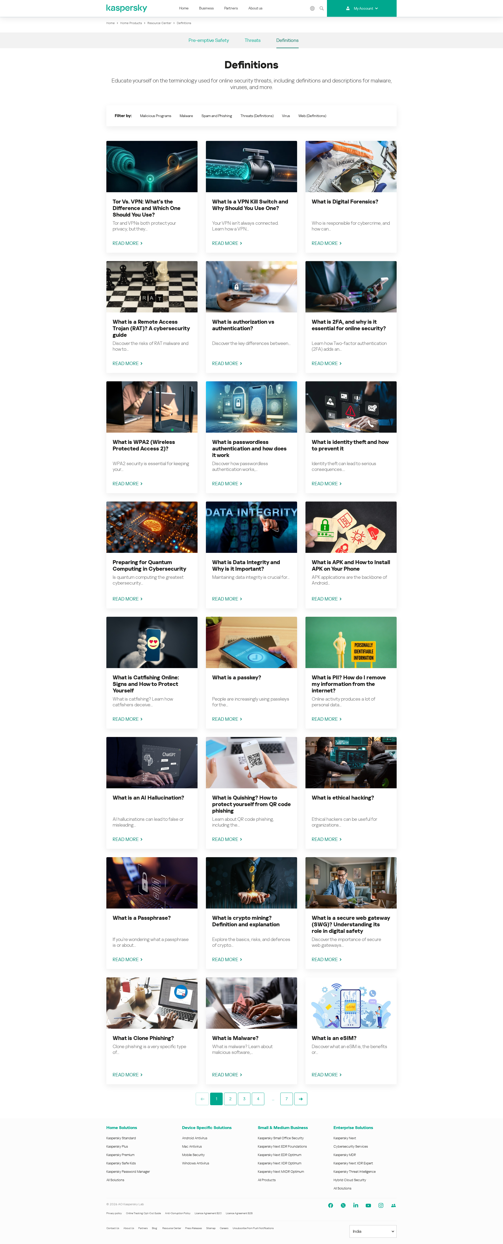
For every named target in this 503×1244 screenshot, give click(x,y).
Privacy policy (114, 1213)
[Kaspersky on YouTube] (368, 1205)
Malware (186, 116)
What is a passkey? (236, 677)
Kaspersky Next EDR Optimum (279, 1155)
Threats (253, 40)
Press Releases (193, 1228)
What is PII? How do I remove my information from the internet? (349, 684)
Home (184, 8)
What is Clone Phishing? (143, 1038)
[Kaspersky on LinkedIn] (356, 1205)
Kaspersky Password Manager (128, 1172)
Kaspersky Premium (120, 1155)
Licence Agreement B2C (208, 1213)
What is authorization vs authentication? (243, 325)
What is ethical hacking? (343, 798)
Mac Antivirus (192, 1146)
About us (255, 8)
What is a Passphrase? (142, 918)
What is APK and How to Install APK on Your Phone (351, 565)
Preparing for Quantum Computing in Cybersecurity (149, 565)
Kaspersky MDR (344, 1155)
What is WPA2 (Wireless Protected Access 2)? (144, 445)
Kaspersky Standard (121, 1138)
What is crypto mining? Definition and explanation (246, 921)
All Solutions (115, 1180)
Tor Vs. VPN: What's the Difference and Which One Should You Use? (147, 208)
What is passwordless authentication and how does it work (249, 448)
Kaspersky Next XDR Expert (353, 1163)
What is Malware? (235, 1038)
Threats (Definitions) (257, 116)
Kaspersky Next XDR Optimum (279, 1163)
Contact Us (112, 1228)
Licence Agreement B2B (239, 1213)
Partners (231, 8)
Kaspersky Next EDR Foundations (282, 1146)
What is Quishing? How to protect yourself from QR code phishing (251, 804)
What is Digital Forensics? (345, 202)
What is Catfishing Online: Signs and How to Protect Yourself (146, 684)
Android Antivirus (194, 1138)
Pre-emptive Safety (209, 40)
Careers (224, 1228)
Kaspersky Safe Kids (121, 1163)
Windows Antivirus (195, 1163)
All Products (267, 1180)
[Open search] (322, 8)
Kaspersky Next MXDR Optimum (281, 1172)
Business (206, 8)
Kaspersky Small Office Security (281, 1138)
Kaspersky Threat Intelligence (354, 1172)
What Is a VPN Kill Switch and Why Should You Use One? (250, 205)
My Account (363, 8)
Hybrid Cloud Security (349, 1180)
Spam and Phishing (216, 116)
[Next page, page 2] (300, 1099)
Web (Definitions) (312, 116)
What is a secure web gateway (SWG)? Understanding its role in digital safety (351, 924)
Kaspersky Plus (117, 1146)
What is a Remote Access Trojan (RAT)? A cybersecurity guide (151, 328)
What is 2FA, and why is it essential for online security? (349, 325)
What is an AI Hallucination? (148, 798)
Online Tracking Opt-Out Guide (143, 1213)
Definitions (287, 40)
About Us (128, 1228)
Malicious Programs (155, 116)
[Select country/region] (312, 8)
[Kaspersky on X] (343, 1205)
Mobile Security (193, 1155)
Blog (154, 1228)
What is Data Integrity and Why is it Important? (246, 565)
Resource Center (171, 1228)
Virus (286, 116)
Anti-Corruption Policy (177, 1213)
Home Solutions (121, 1127)
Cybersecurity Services (350, 1146)
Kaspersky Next (344, 1138)
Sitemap (211, 1228)
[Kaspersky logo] (127, 8)
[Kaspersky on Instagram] (381, 1205)
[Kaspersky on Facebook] (330, 1205)
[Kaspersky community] (393, 1205)
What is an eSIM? (334, 1038)
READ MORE (126, 243)
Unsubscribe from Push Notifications (253, 1228)
